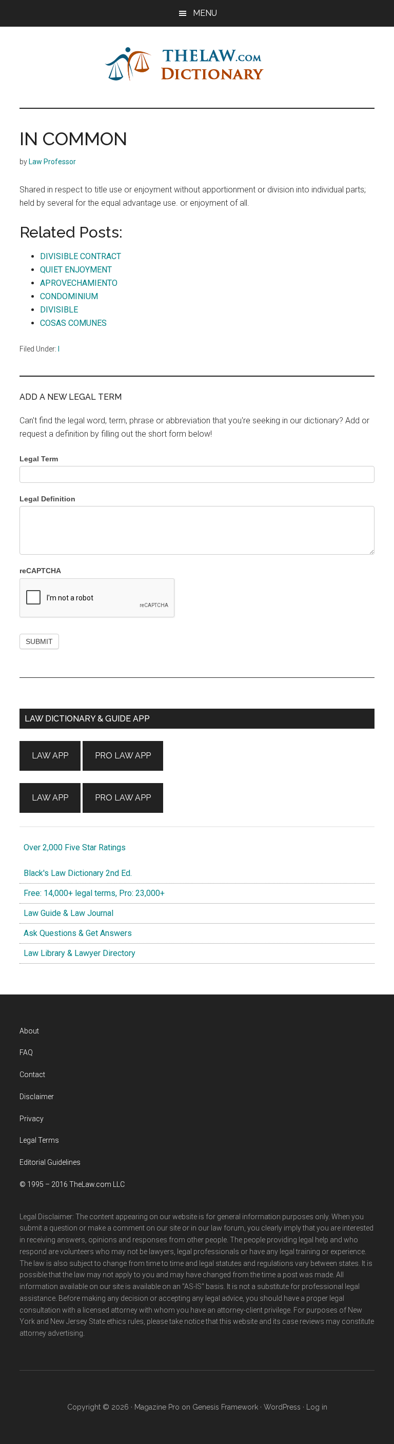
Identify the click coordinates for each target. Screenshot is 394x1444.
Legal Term (38, 459)
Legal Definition (47, 499)
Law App (50, 755)
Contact (32, 1074)
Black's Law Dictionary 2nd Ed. (75, 873)
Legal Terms (39, 1140)
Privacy (31, 1119)
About (29, 1031)
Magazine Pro (157, 1407)
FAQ (26, 1052)
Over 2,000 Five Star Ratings (72, 847)
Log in (316, 1407)
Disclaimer (36, 1096)
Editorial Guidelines (50, 1162)
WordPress (282, 1407)
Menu (205, 13)
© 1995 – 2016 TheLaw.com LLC (72, 1184)
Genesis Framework (225, 1407)
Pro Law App (123, 755)
